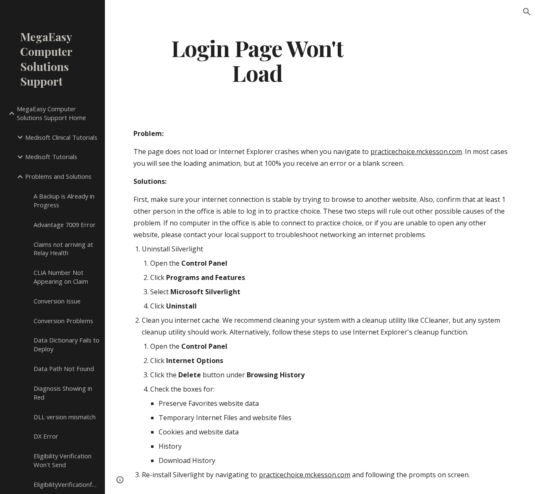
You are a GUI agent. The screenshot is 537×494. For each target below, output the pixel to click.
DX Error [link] (46, 436)
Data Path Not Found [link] (64, 368)
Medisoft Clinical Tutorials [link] (61, 137)
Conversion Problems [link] (63, 320)
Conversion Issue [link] (57, 301)
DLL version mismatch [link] (65, 417)
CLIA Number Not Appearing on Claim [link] (61, 276)
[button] (527, 12)
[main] (257, 60)
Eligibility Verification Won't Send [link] (62, 460)
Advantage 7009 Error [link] (65, 224)
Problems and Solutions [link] (58, 176)
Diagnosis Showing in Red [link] (63, 392)
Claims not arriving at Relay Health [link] (63, 248)
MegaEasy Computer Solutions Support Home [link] (51, 113)
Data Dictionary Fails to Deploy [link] (66, 344)
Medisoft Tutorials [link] (51, 156)
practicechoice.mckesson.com (416, 151)
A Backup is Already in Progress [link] (64, 200)
